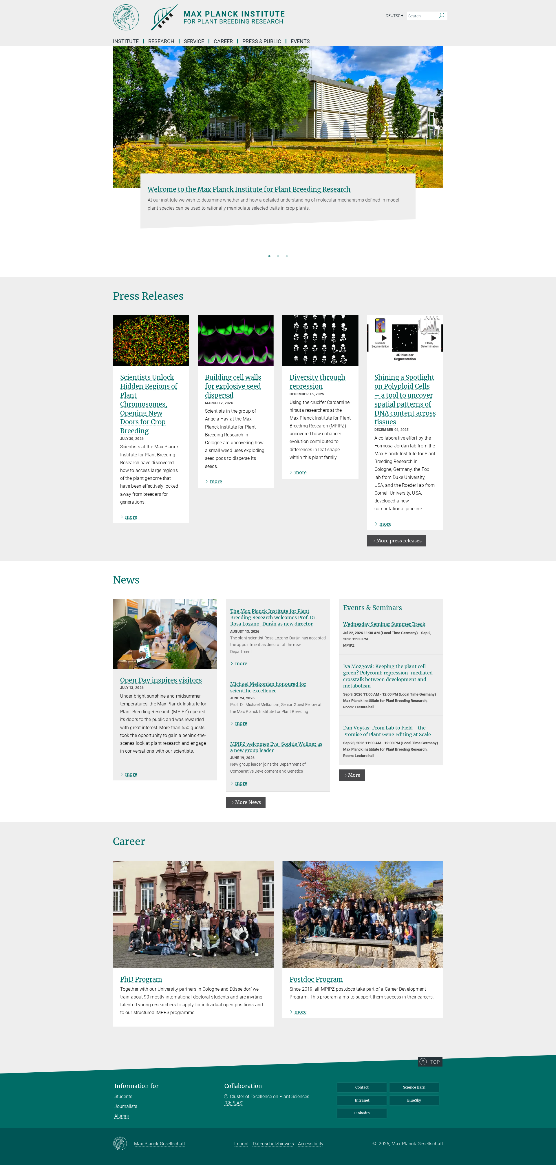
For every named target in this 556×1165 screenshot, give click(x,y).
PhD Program (141, 979)
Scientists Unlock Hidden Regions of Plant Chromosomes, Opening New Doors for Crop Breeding (149, 404)
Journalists (125, 1106)
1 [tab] (269, 256)
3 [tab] (287, 256)
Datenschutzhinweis (273, 1143)
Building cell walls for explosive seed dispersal (233, 386)
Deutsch (394, 15)
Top (435, 1062)
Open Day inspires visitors (161, 680)
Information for (136, 1086)
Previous (117, 153)
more (131, 517)
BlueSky (414, 1100)
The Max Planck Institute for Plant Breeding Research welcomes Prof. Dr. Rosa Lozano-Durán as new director (273, 617)
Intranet (362, 1100)
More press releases (399, 541)
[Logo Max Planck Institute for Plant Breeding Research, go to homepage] (221, 17)
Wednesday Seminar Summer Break (384, 624)
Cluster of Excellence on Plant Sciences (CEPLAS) (266, 1100)
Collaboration (243, 1086)
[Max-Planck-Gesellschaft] (123, 1144)
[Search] (441, 16)
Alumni (121, 1116)
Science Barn (414, 1087)
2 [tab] (278, 256)
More (354, 775)
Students (123, 1096)
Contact (362, 1087)
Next (438, 153)
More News (248, 802)
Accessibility (310, 1143)
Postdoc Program (316, 979)
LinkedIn (362, 1113)
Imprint (241, 1143)
